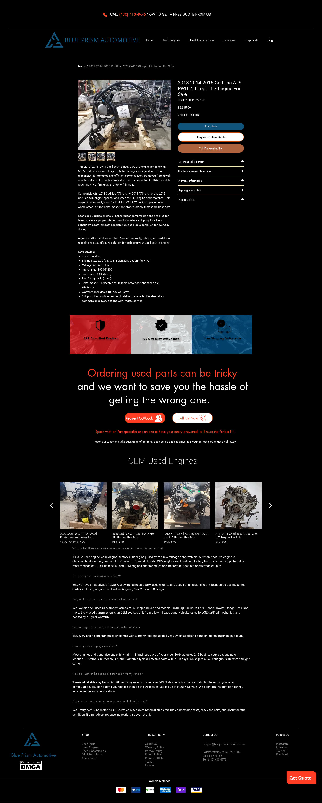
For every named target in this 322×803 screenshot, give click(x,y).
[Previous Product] (52, 505)
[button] (228, 40)
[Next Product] (270, 505)
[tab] (161, 634)
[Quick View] (83, 505)
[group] (161, 513)
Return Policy (153, 754)
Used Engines (90, 747)
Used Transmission (94, 751)
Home (82, 66)
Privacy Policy (153, 751)
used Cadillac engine (97, 216)
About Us (151, 744)
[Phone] (105, 14)
